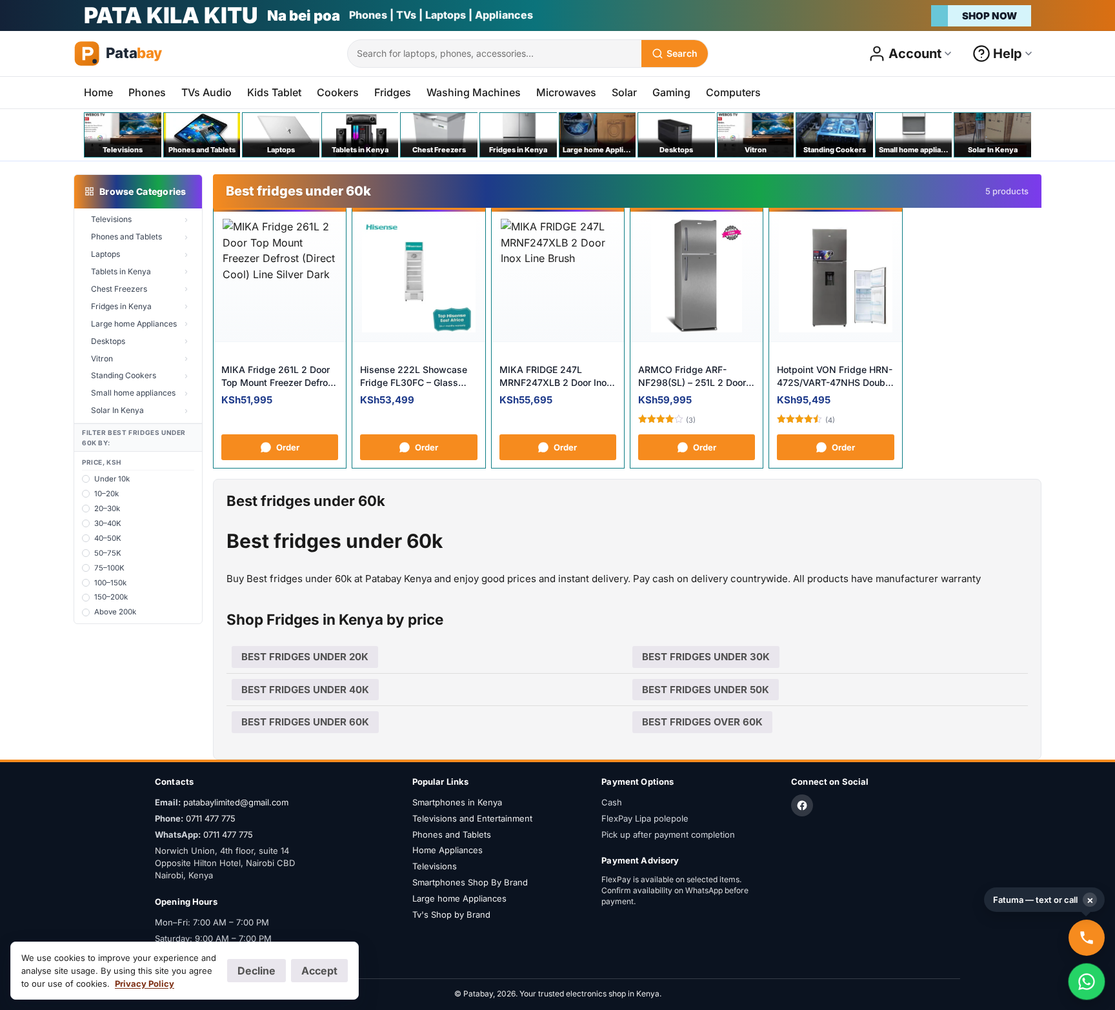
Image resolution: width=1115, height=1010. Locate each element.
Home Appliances (447, 850)
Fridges (392, 92)
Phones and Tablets (126, 236)
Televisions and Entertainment (472, 818)
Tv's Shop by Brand (451, 914)
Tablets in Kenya (121, 271)
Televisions (111, 219)
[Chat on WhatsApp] (1087, 982)
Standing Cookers (123, 375)
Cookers (338, 92)
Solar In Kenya (117, 410)
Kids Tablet (274, 92)
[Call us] (1087, 938)
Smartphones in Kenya (457, 802)
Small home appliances (133, 393)
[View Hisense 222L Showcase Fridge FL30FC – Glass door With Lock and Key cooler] (418, 276)
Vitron (102, 358)
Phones (147, 92)
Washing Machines (474, 92)
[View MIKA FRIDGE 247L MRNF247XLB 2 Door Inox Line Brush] (558, 276)
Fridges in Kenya (121, 306)
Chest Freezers (119, 289)
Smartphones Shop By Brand (470, 882)
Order (287, 447)
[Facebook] (802, 805)
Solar (624, 92)
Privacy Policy (144, 983)
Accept (319, 970)
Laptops (105, 254)
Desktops (108, 341)
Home (98, 92)
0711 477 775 (211, 818)
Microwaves (566, 92)
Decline (256, 970)
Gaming (671, 92)
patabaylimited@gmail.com (235, 802)
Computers (733, 92)
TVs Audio (206, 92)
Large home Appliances (134, 323)
